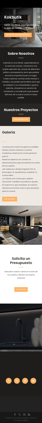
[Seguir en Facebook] (9, 381)
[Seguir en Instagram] (25, 381)
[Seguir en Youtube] (33, 381)
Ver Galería (9, 199)
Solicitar (21, 289)
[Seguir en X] (17, 381)
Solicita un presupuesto (18, 35)
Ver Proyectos (21, 119)
